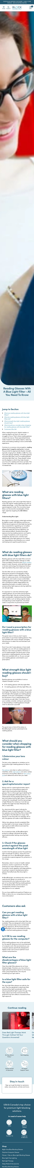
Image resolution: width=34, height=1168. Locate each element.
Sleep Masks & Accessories (10, 1164)
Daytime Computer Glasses (10, 1152)
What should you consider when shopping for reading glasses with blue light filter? (17, 426)
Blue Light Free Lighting (9, 1158)
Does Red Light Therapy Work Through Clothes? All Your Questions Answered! (14, 1034)
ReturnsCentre (24, 1126)
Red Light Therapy (7, 1161)
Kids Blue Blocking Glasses (10, 1166)
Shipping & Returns (24, 1136)
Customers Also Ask (10, 429)
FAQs (9, 1126)
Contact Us (9, 1136)
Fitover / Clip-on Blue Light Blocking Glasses (16, 1155)
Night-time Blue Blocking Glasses (12, 1149)
